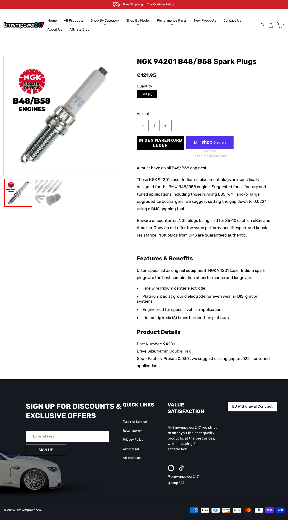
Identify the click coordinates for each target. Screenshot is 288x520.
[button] (105, 20)
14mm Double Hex (174, 351)
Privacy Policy (133, 440)
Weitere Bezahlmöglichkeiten (209, 153)
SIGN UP (45, 450)
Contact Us (131, 449)
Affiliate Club (132, 458)
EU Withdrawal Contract (252, 406)
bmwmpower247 (30, 510)
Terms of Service (135, 422)
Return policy (132, 431)
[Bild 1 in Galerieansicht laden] (18, 193)
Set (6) (147, 94)
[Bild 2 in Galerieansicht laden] (48, 193)
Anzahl (143, 113)
